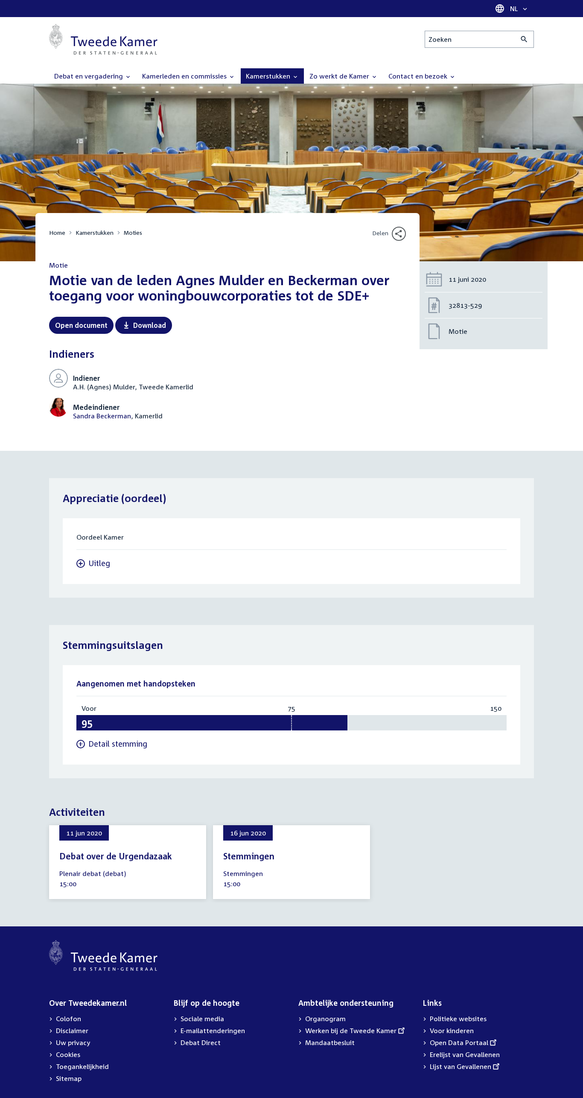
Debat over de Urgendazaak (115, 856)
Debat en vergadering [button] (89, 76)
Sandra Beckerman (102, 416)
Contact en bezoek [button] (418, 76)
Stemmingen (248, 856)
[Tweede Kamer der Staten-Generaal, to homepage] (103, 39)
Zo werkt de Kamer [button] (340, 76)
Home (57, 232)
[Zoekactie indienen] (524, 39)
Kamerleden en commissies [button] (185, 76)
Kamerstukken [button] (269, 76)
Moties (133, 232)
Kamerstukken (95, 232)
